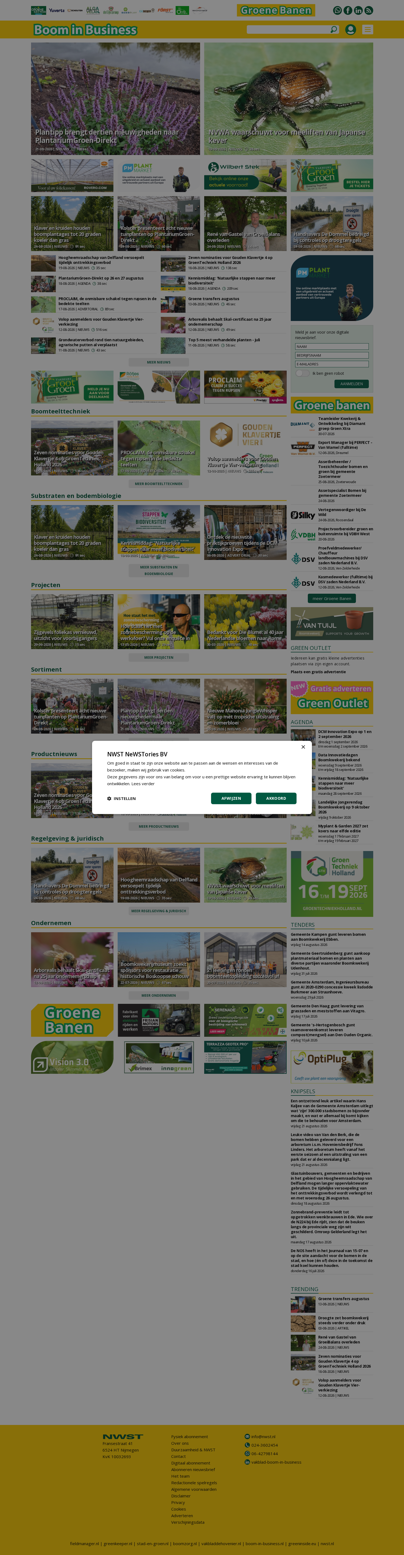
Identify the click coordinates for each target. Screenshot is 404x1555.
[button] (121, 799)
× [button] (303, 747)
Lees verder (143, 783)
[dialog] (202, 777)
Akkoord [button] (276, 798)
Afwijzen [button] (231, 798)
